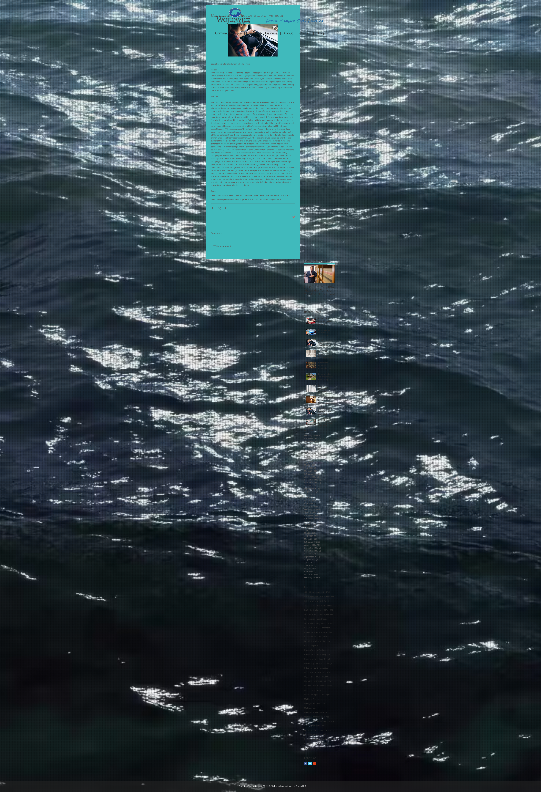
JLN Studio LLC (298, 786)
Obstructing (315, 726)
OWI (306, 726)
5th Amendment (327, 596)
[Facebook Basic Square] (305, 763)
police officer (247, 199)
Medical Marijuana (312, 694)
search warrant (236, 195)
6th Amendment (311, 601)
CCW (326, 610)
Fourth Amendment (313, 641)
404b (328, 592)
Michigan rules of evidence (315, 712)
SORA (318, 743)
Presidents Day (310, 730)
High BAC (315, 645)
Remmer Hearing (311, 739)
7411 (306, 605)
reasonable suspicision (269, 195)
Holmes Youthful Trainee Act (316, 650)
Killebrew (308, 668)
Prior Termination (326, 730)
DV (310, 628)
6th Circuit (324, 601)
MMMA (325, 677)
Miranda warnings (321, 717)
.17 (305, 592)
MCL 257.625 (310, 672)
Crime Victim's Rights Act (315, 623)
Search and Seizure (219, 195)
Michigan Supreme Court (315, 703)
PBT (324, 726)
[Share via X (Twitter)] (219, 208)
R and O (323, 734)
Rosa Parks (309, 743)
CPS (306, 614)
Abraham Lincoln (324, 605)
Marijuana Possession (322, 685)
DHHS (330, 623)
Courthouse (322, 619)
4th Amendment (311, 596)
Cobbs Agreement (326, 614)
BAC (306, 610)
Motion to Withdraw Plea (315, 721)
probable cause (251, 195)
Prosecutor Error (311, 734)
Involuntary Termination (314, 663)
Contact (306, 33)
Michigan (326, 694)
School (325, 743)
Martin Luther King (312, 690)
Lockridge (324, 668)
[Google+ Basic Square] (314, 763)
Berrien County (316, 610)
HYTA (306, 645)
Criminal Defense (228, 33)
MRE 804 (327, 681)
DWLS (316, 628)
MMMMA (308, 681)
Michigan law (310, 708)
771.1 (312, 605)
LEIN (316, 668)
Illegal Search (324, 659)
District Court (310, 636)
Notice (331, 721)
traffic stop (286, 195)
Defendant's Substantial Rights (318, 632)
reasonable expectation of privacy (225, 199)
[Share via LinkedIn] (226, 208)
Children (312, 614)
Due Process (323, 636)
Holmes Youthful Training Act (317, 654)
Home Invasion (310, 659)
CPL (331, 610)
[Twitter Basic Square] (310, 763)
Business (271, 33)
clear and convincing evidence (268, 199)
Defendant (325, 628)
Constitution (309, 619)
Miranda (307, 717)
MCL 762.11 (309, 677)
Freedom (327, 641)
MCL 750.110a (323, 672)
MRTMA (307, 685)
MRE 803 (318, 681)
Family (253, 33)
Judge (329, 663)
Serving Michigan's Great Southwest (294, 20)
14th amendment (316, 592)
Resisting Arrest (328, 739)
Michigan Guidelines (313, 699)
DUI (305, 628)
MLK (318, 677)
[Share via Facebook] (212, 208)
